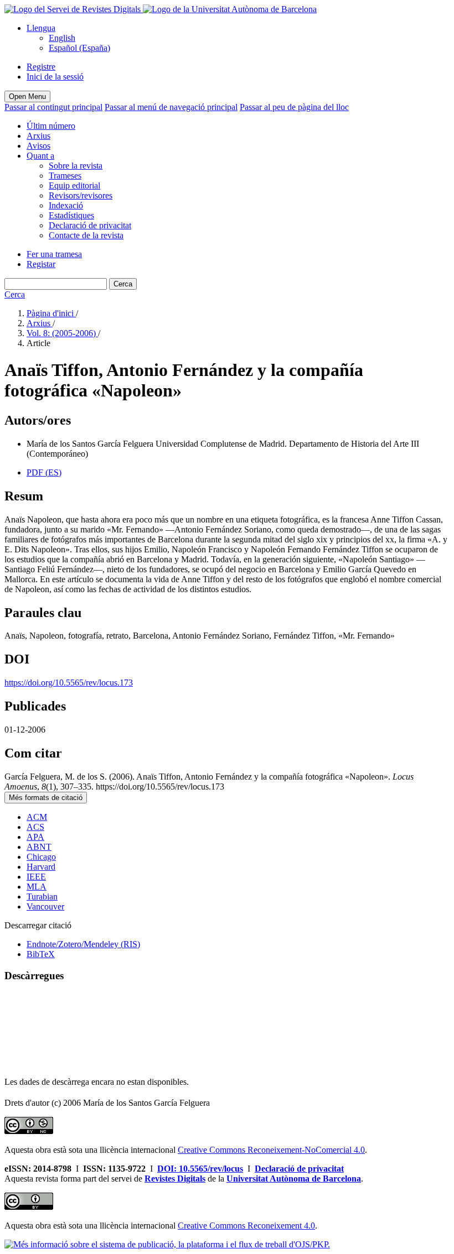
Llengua (41, 28)
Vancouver (45, 906)
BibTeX (41, 954)
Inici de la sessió (55, 76)
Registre (41, 66)
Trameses (65, 175)
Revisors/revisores (80, 195)
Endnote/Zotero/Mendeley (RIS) (83, 944)
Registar (41, 264)
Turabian (42, 896)
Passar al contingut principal (53, 107)
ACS (35, 827)
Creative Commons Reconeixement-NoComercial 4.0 (271, 1149)
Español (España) (79, 48)
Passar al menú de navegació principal (171, 107)
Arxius (38, 135)
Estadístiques (71, 215)
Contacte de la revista (86, 235)
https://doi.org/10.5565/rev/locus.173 (68, 682)
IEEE (36, 876)
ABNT (39, 846)
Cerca (123, 284)
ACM (37, 817)
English (62, 38)
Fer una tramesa (54, 254)
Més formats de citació (45, 797)
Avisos (38, 145)
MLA (37, 886)
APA (35, 837)
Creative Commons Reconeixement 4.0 (246, 1225)
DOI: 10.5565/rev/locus (200, 1168)
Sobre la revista (75, 165)
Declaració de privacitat (90, 225)
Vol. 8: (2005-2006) (62, 333)
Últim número (51, 125)
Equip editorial (74, 185)
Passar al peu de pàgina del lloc (294, 107)
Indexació (66, 205)
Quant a (40, 155)
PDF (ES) (44, 472)
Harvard (41, 866)
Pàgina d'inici (51, 313)
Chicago (41, 856)
